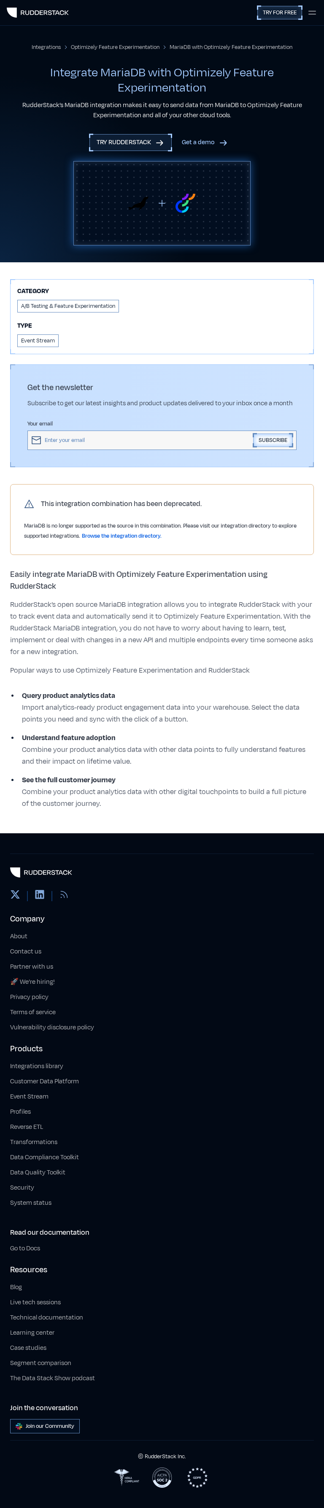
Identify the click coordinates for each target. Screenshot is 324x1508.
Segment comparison (40, 1363)
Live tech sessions (35, 1302)
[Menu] (312, 13)
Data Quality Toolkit (37, 1172)
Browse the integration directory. (122, 536)
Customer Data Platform (44, 1081)
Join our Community (50, 1426)
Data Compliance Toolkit (44, 1157)
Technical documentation (46, 1317)
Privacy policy (29, 997)
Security (22, 1187)
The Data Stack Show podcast (52, 1378)
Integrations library (36, 1066)
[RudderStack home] (38, 13)
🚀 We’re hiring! (32, 982)
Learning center (32, 1332)
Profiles (20, 1111)
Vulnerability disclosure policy (52, 1027)
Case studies (28, 1348)
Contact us (25, 951)
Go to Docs (25, 1248)
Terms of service (33, 1012)
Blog (16, 1287)
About (18, 936)
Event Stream (29, 1096)
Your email (40, 424)
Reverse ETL (26, 1127)
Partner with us (31, 966)
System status (30, 1202)
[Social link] (15, 896)
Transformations (33, 1142)
